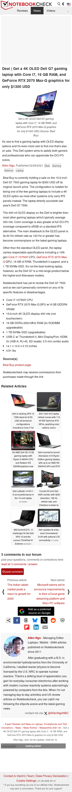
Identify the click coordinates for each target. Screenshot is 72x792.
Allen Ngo (8, 165)
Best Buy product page (17, 365)
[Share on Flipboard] (26, 627)
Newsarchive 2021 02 (50, 727)
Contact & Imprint (14, 776)
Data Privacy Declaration (51, 776)
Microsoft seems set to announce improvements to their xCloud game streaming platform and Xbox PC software (49, 594)
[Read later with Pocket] (62, 620)
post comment (14, 572)
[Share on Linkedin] (36, 627)
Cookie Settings (26, 781)
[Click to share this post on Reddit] (53, 620)
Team (30, 776)
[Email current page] (45, 627)
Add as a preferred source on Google (39, 611)
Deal (47, 165)
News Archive (30, 727)
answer (32, 564)
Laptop (20, 170)
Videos (50, 11)
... (68, 11)
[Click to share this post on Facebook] (16, 620)
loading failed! (9, 746)
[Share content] (8, 620)
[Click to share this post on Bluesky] (35, 620)
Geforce (8, 170)
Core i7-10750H (18, 257)
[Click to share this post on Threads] (26, 620)
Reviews (22, 11)
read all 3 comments (13, 564)
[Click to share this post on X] (44, 620)
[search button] (59, 4)
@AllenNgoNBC (58, 713)
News (37, 11)
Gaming (56, 165)
